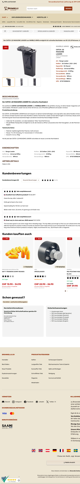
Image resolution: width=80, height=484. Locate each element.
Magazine (39, 22)
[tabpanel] (18, 263)
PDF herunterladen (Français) (60, 317)
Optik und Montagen (55, 369)
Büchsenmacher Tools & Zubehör (59, 364)
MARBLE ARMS (62, 46)
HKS (35, 269)
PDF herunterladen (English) (60, 321)
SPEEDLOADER (39, 271)
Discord (7, 402)
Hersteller (41, 17)
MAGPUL (69, 269)
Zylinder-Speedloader (39, 287)
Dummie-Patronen (6, 287)
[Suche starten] (68, 9)
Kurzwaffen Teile (21, 22)
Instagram (18, 402)
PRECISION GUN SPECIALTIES (10, 269)
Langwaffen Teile (11, 22)
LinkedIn (41, 402)
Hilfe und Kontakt (10, 2)
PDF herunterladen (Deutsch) (60, 315)
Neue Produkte (6, 369)
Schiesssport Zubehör (56, 22)
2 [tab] (67, 292)
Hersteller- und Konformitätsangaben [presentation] (15, 302)
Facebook (30, 402)
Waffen (4, 22)
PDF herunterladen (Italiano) (60, 319)
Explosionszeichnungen (21, 17)
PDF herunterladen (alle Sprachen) (62, 313)
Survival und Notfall (55, 378)
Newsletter (5, 378)
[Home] (4, 31)
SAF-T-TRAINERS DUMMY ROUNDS (13, 271)
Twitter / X (52, 402)
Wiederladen (46, 22)
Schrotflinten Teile (31, 22)
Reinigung (52, 373)
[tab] (15, 302)
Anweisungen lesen (57, 311)
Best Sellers (5, 364)
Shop (4, 17)
